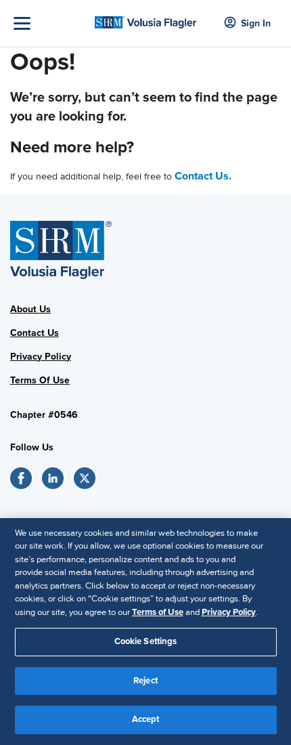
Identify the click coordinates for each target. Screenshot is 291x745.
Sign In (256, 23)
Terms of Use (157, 612)
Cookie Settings (145, 641)
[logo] (146, 18)
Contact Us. (203, 176)
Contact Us (34, 333)
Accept (146, 719)
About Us (30, 309)
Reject (145, 680)
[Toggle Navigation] (51, 23)
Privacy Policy (40, 356)
